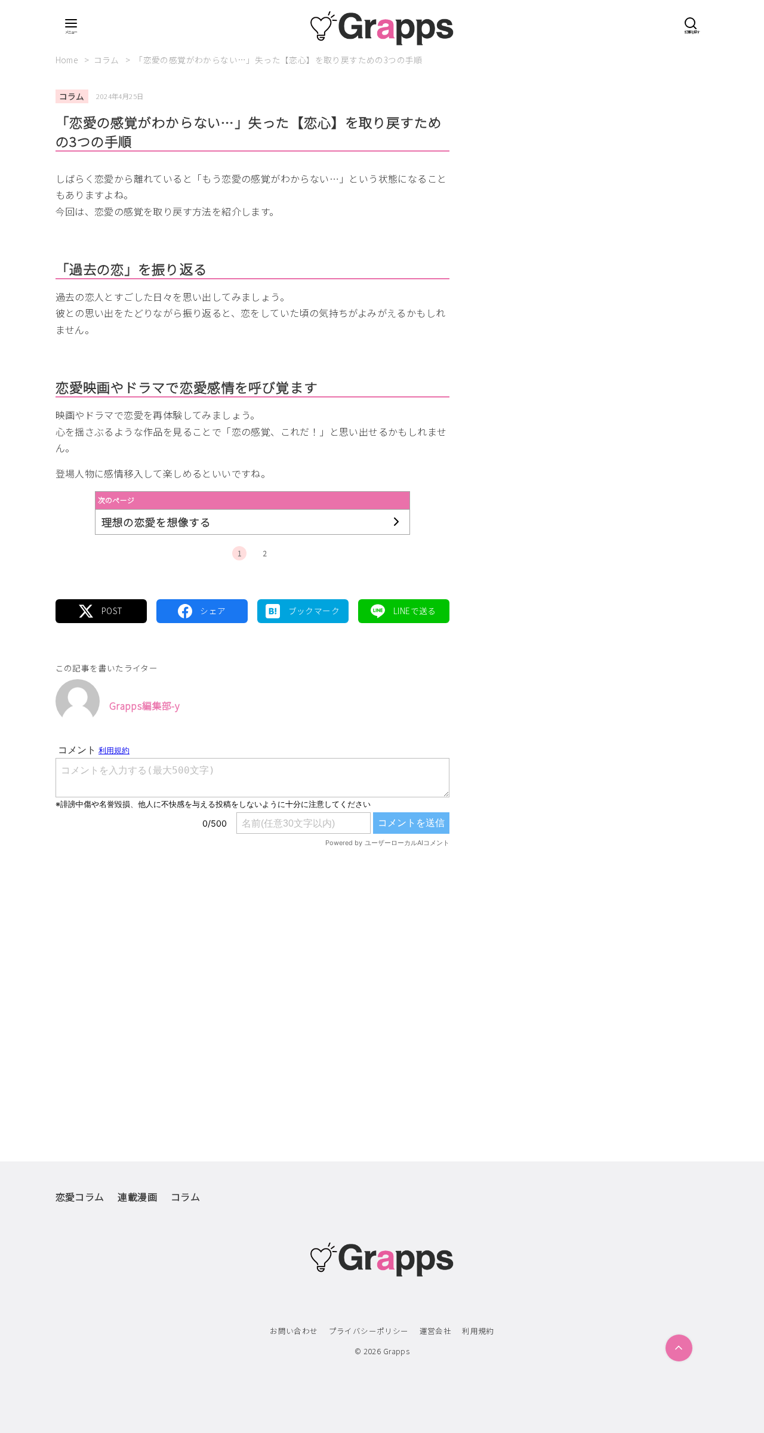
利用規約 (478, 1330)
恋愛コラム (80, 1196)
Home (68, 60)
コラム (108, 60)
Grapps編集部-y (144, 705)
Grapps (396, 1351)
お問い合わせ (294, 1330)
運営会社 (436, 1330)
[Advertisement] (252, 979)
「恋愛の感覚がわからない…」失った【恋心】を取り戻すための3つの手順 (278, 60)
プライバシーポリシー (369, 1330)
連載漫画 (137, 1196)
